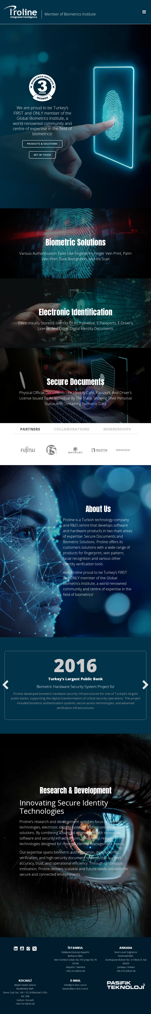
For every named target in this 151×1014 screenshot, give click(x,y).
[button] (5, 685)
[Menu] (144, 12)
